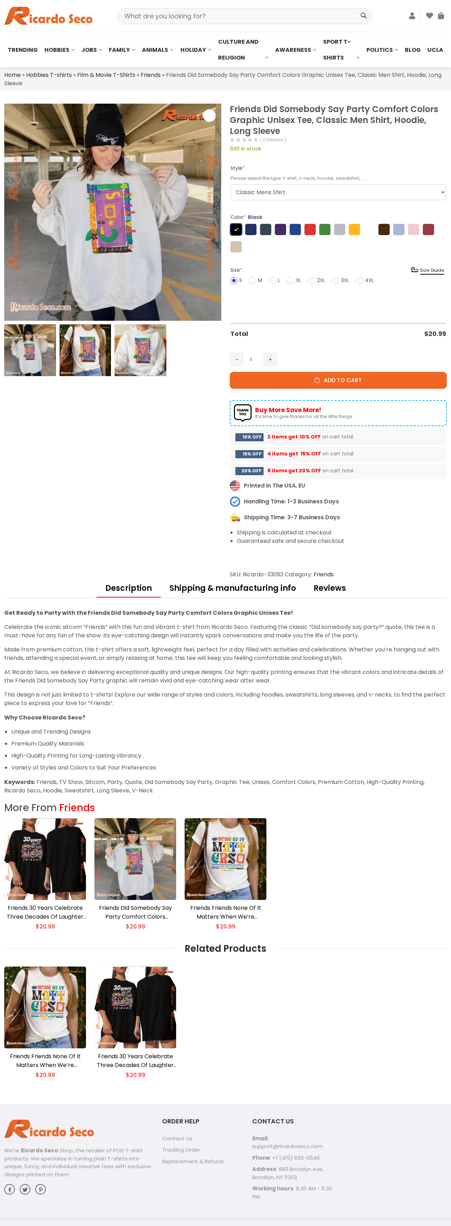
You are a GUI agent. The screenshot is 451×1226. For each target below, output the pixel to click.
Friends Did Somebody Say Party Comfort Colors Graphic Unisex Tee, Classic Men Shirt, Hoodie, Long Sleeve (135, 912)
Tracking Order (181, 1149)
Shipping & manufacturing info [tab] (232, 588)
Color (246, 217)
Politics (379, 50)
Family (119, 50)
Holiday (193, 50)
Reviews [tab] (330, 588)
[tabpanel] (225, 701)
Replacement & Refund (192, 1161)
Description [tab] (128, 588)
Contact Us (177, 1138)
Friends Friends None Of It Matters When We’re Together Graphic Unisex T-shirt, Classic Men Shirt (225, 912)
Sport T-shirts (337, 50)
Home (12, 75)
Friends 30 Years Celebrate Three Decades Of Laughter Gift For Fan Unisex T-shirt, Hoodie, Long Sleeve (45, 912)
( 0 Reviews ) (273, 140)
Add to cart (341, 380)
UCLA (435, 50)
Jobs (89, 50)
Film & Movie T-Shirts (106, 75)
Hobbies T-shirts (49, 75)
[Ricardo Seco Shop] (48, 15)
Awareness (293, 50)
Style (237, 168)
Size (236, 270)
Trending (23, 50)
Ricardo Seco (39, 1150)
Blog (413, 50)
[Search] (364, 16)
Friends (151, 75)
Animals (155, 50)
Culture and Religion (238, 50)
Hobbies (56, 50)
